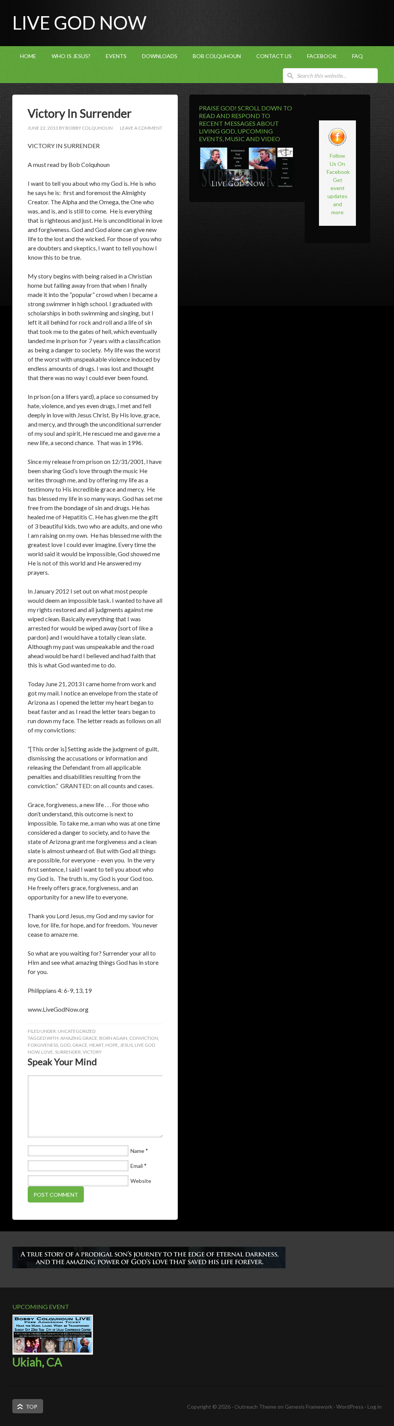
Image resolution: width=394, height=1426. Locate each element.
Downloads (159, 56)
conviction (143, 1038)
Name (137, 1150)
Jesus (126, 1045)
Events (116, 56)
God (65, 1045)
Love (47, 1052)
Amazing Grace (78, 1038)
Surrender (68, 1052)
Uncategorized (76, 1031)
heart (96, 1045)
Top (31, 1406)
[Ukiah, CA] (52, 1352)
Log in (374, 1406)
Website (140, 1180)
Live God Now (79, 22)
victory (92, 1052)
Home (28, 56)
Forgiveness (43, 1045)
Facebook (322, 56)
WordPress (350, 1406)
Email (136, 1165)
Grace (79, 1045)
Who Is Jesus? (71, 56)
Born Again (113, 1038)
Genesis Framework (308, 1406)
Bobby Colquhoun (89, 128)
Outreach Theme (255, 1406)
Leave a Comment (141, 128)
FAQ (357, 56)
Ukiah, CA (37, 1362)
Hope (111, 1045)
